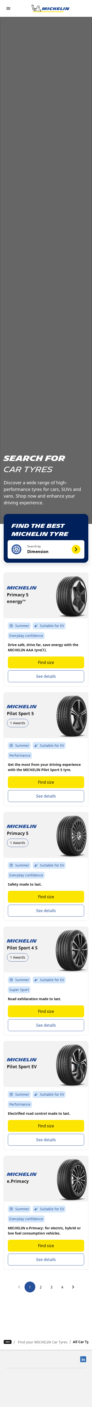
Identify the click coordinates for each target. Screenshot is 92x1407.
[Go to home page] (50, 8)
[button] (46, 549)
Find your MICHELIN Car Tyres (42, 1342)
